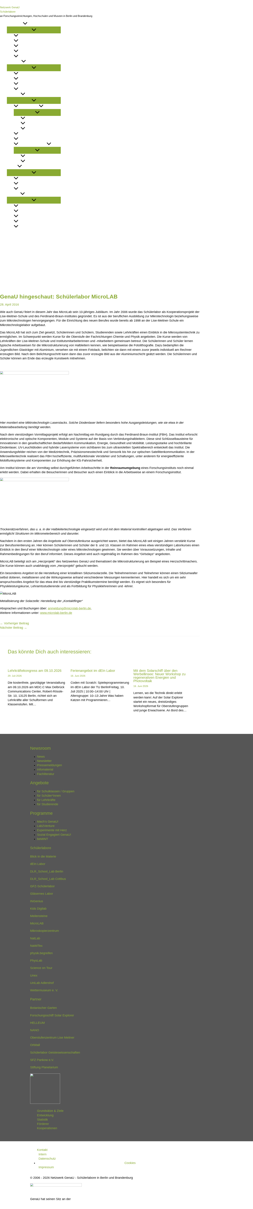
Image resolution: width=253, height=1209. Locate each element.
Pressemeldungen (31, 46)
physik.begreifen (41, 953)
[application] (25, 23)
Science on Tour (41, 968)
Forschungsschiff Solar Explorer (52, 1015)
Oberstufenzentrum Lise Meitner (52, 1037)
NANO (34, 1030)
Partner (24, 183)
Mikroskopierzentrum (44, 930)
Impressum (46, 1167)
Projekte (14, 94)
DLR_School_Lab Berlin (46, 871)
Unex (33, 975)
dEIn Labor (37, 864)
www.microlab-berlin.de (56, 613)
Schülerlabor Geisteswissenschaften (55, 1052)
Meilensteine (39, 916)
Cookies (130, 1163)
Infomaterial (27, 51)
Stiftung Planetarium (44, 1067)
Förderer (25, 221)
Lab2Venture (27, 133)
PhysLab (36, 960)
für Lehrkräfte (29, 84)
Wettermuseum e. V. (44, 990)
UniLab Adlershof (42, 983)
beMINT (30, 161)
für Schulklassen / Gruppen (39, 73)
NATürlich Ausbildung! (41, 123)
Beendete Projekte (32, 144)
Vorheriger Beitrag (14, 623)
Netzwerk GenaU (10, 7)
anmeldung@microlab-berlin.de (69, 608)
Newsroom (15, 23)
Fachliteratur (45, 774)
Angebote (14, 61)
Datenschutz (47, 1158)
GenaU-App (32, 118)
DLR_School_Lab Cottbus (48, 879)
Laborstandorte (30, 188)
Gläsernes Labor (41, 893)
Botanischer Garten (43, 1008)
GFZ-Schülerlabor (42, 886)
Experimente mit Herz (34, 139)
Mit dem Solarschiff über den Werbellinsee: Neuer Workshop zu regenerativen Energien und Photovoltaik (159, 676)
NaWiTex (36, 945)
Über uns (13, 194)
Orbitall (35, 1045)
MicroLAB (37, 923)
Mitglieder (26, 178)
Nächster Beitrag (13, 627)
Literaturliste (28, 56)
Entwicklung (27, 211)
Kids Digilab (38, 908)
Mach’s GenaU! (28, 106)
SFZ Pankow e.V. (42, 1060)
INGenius (36, 901)
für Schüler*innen (32, 78)
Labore (12, 166)
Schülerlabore (7, 11)
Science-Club (34, 128)
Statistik (24, 216)
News (22, 35)
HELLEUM (37, 1022)
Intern (42, 1154)
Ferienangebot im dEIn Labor (93, 671)
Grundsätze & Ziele (32, 206)
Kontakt (13, 231)
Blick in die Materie (43, 856)
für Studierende (30, 89)
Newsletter (27, 41)
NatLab (35, 938)
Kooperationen (29, 226)
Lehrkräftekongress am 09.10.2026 (34, 671)
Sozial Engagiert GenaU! (43, 156)
